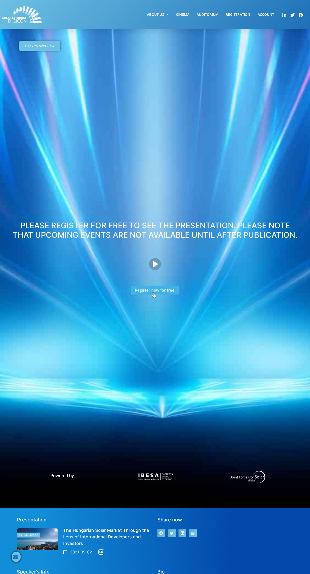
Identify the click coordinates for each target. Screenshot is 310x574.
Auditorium (207, 14)
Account (266, 14)
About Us (155, 14)
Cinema (182, 14)
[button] (161, 533)
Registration (238, 14)
